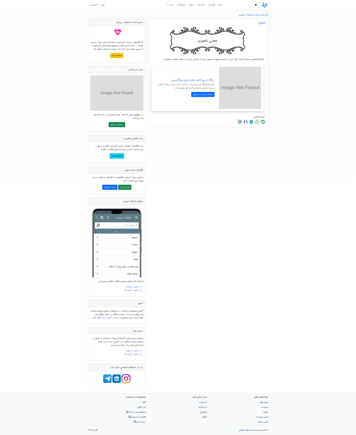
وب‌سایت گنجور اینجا (111, 317)
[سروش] (245, 122)
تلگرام (204, 417)
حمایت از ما (117, 55)
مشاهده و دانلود (116, 124)
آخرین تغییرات (262, 417)
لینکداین (203, 412)
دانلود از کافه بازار (131, 290)
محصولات (181, 5)
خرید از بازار (125, 187)
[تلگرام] (251, 122)
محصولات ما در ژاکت (137, 412)
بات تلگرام (141, 407)
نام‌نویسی (94, 5)
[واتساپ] (257, 122)
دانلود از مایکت (132, 287)
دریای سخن (141, 421)
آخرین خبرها (263, 421)
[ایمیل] (239, 122)
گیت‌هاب (203, 402)
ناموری (262, 22)
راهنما (191, 5)
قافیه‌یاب (211, 5)
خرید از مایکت (110, 187)
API (144, 402)
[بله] (263, 122)
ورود (102, 5)
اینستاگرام (203, 407)
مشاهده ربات (116, 155)
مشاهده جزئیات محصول (203, 94)
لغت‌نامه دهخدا (261, 15)
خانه (220, 5)
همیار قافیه (263, 402)
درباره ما (264, 407)
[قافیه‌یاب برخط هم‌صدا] (264, 5)
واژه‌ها (249, 15)
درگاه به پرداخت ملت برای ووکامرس (193, 80)
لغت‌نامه (200, 5)
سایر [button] (171, 5)
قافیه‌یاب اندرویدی (138, 417)
